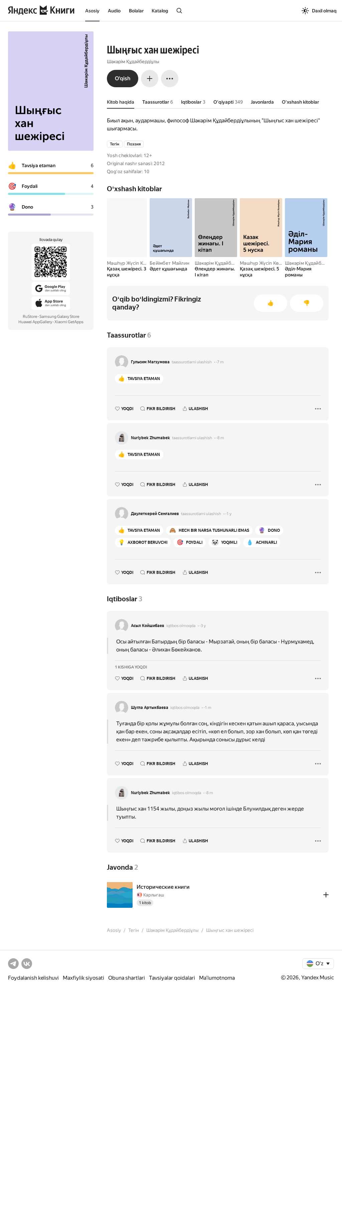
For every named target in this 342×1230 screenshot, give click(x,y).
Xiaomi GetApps (68, 322)
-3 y (202, 625)
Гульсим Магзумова (150, 362)
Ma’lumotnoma (217, 978)
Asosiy (92, 10)
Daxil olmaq (324, 10)
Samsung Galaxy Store (59, 316)
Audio (114, 10)
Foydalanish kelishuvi (33, 978)
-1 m (207, 707)
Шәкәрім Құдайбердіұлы (133, 61)
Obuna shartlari (126, 978)
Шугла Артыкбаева (149, 707)
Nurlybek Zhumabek (150, 438)
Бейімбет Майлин (169, 263)
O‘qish (122, 78)
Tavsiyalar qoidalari (172, 978)
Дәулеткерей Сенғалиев (155, 513)
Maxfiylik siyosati (83, 978)
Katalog (160, 10)
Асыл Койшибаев (147, 625)
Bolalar (136, 10)
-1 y (228, 513)
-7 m (220, 362)
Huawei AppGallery (35, 322)
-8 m (220, 438)
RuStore (30, 316)
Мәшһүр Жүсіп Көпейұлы (135, 263)
